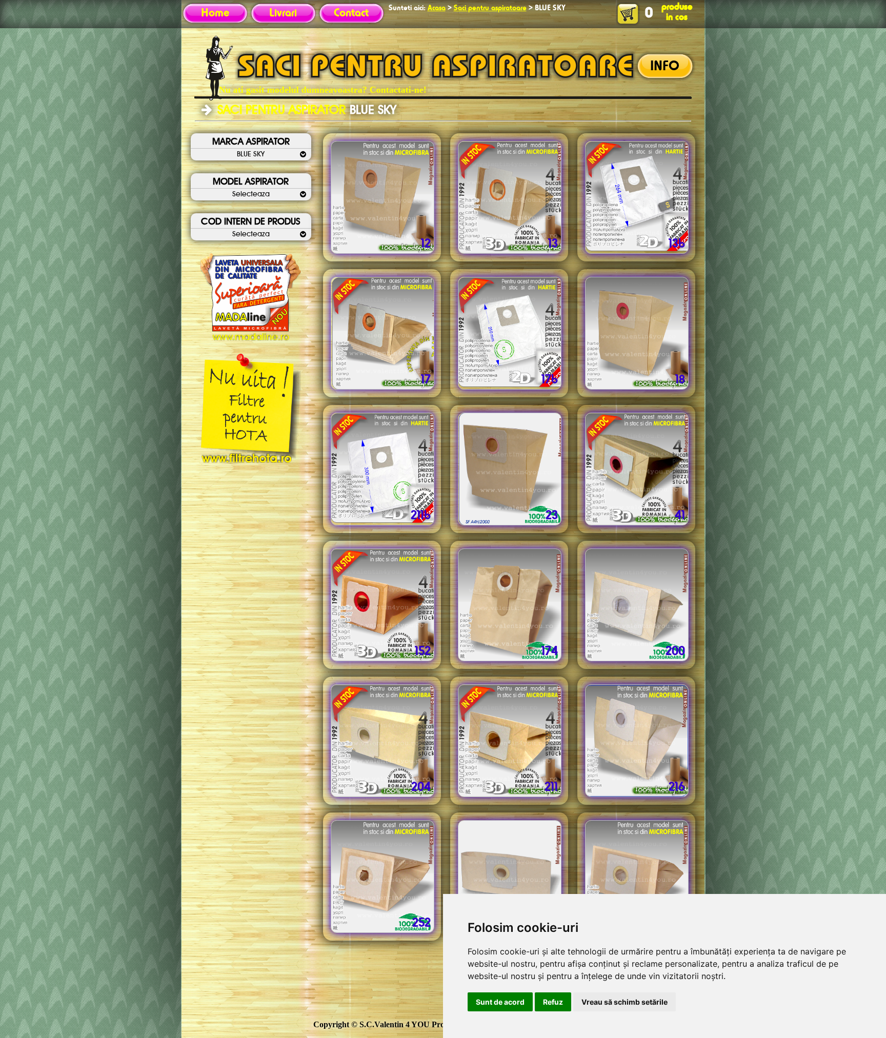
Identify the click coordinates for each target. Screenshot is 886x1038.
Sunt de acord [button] (500, 1002)
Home (215, 13)
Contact (351, 13)
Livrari (283, 13)
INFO (664, 66)
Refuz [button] (553, 1002)
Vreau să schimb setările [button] (624, 1002)
